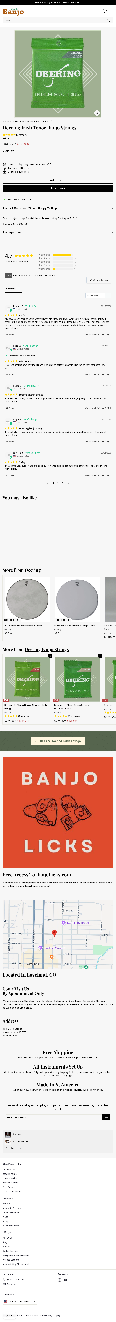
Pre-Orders (9, 1187)
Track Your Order (12, 1191)
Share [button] (11, 334)
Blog (5, 1242)
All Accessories (11, 1225)
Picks (5, 1216)
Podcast (7, 1246)
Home (6, 121)
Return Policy (10, 1173)
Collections (18, 121)
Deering (33, 570)
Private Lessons (11, 1259)
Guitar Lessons (11, 1250)
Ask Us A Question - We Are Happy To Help (30, 208)
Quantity (8, 150)
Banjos (6, 1203)
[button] (104, 334)
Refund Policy (10, 1182)
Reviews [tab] (10, 288)
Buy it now (58, 188)
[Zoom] (97, 113)
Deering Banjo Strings (38, 121)
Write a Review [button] (100, 280)
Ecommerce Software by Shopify (43, 1315)
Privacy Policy (10, 1178)
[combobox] (58, 20)
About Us (7, 1237)
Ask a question (12, 232)
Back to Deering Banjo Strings (60, 741)
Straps (6, 1221)
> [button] (68, 483)
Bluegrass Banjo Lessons (16, 1255)
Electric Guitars (11, 1212)
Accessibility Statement (16, 1264)
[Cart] (104, 11)
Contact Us (9, 1169)
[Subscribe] (106, 1117)
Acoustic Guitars (12, 1208)
